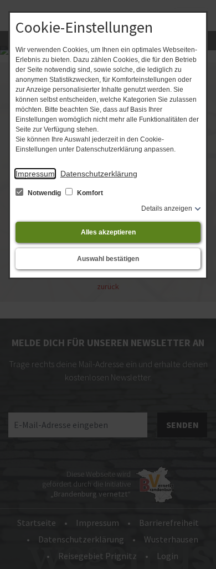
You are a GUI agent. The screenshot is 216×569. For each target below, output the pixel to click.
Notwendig (44, 193)
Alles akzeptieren (108, 232)
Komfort (89, 193)
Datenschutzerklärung (98, 173)
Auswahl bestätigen (108, 259)
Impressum (35, 173)
